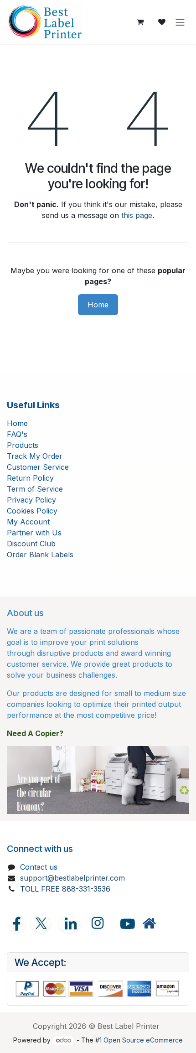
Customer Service (38, 467)
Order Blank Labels (40, 554)
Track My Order (34, 456)
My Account (28, 521)
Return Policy (30, 477)
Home (98, 304)
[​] (149, 923)
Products (22, 445)
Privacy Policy (31, 499)
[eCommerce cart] (140, 22)
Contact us (38, 866)
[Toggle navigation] (180, 21)
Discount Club (31, 543)
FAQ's (17, 434)
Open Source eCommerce (143, 1040)
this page (136, 215)
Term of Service (35, 488)
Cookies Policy (32, 510)
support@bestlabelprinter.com (72, 877)
